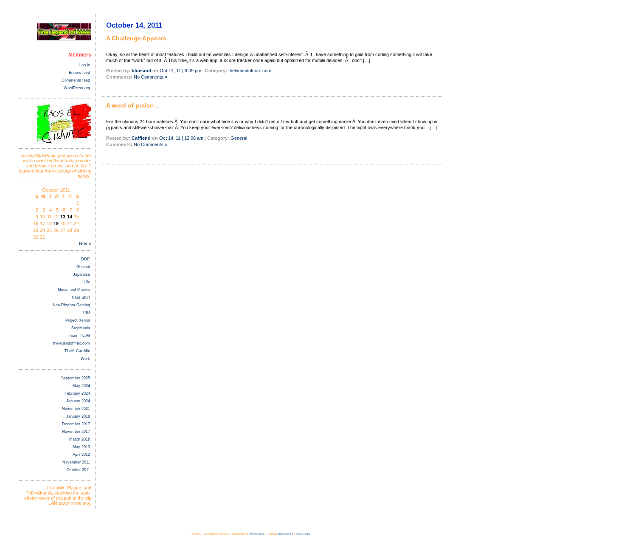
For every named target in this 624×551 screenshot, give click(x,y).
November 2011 (76, 462)
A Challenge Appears (136, 38)
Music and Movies (74, 290)
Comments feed (76, 80)
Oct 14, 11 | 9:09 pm (180, 70)
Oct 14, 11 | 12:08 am (181, 138)
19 (56, 223)
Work (85, 358)
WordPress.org (77, 88)
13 (62, 216)
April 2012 (81, 454)
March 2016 (79, 439)
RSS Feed (303, 533)
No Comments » (150, 76)
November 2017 (76, 431)
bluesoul (141, 70)
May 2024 (81, 386)
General (83, 267)
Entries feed (79, 73)
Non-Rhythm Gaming (71, 305)
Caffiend (141, 138)
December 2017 (76, 424)
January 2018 (78, 416)
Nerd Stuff (81, 297)
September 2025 (75, 378)
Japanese (81, 274)
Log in (84, 65)
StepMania (80, 328)
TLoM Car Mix (77, 351)
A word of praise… (132, 105)
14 (69, 216)
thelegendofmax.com (71, 343)
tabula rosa (285, 533)
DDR (85, 259)
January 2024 (78, 401)
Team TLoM (79, 335)
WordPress (256, 533)
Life (87, 282)
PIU (86, 313)
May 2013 (81, 447)
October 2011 (78, 470)
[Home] (64, 38)
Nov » (85, 243)
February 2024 (77, 393)
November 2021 (76, 409)
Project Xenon (77, 320)
